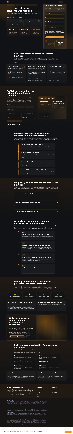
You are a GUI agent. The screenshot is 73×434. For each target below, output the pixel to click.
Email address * (48, 21)
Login (56, 1)
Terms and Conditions (56, 389)
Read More (3, 432)
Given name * (47, 13)
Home (41, 1)
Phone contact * (48, 25)
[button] (65, 2)
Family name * (47, 17)
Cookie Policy (58, 31)
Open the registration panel (14, 121)
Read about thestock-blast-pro (15, 124)
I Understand (68, 431)
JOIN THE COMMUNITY (55, 37)
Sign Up (60, 1)
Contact (51, 1)
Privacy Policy (51, 31)
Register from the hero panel (17, 336)
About (46, 1)
